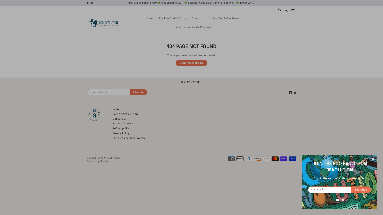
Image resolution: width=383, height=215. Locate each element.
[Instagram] (342, 200)
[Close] (373, 159)
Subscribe (361, 190)
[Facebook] (337, 200)
